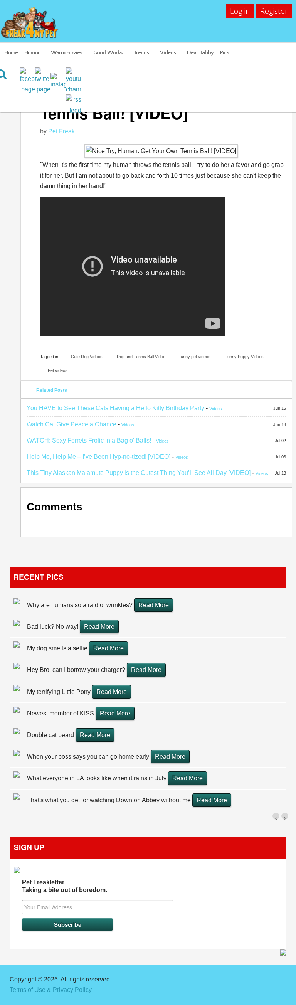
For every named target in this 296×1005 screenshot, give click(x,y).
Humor (32, 52)
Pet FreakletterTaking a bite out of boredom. (64, 886)
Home (11, 52)
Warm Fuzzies (66, 52)
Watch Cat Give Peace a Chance (71, 424)
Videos (168, 52)
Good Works (107, 52)
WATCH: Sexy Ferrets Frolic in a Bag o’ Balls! (89, 440)
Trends (141, 52)
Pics (224, 52)
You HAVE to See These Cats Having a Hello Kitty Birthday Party (115, 408)
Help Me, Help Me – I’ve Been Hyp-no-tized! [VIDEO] (98, 456)
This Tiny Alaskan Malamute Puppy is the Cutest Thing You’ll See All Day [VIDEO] (139, 473)
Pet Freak (61, 131)
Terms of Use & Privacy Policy (51, 989)
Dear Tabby (200, 52)
